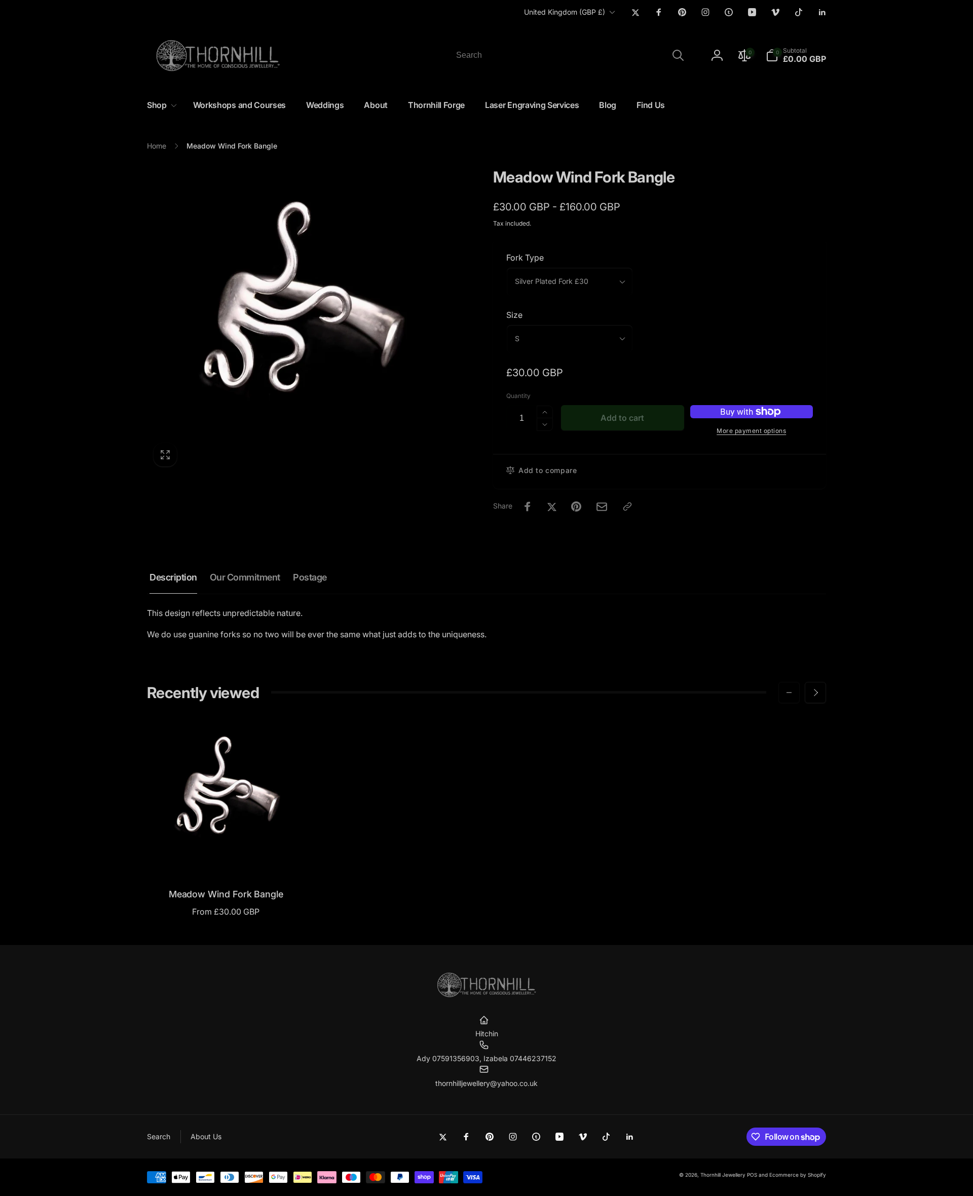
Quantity (518, 395)
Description (173, 577)
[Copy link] (627, 506)
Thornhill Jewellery (722, 1175)
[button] (796, 55)
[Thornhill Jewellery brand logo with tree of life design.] (486, 995)
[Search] (678, 55)
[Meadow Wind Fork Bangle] (226, 857)
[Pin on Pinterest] (576, 506)
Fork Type (525, 257)
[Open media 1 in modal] (300, 320)
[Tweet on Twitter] (552, 506)
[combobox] (569, 55)
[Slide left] (789, 692)
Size (514, 315)
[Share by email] (601, 506)
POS (752, 1175)
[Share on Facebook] (527, 506)
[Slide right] (815, 692)
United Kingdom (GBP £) (564, 12)
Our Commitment (245, 577)
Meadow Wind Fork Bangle (226, 894)
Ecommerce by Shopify (797, 1175)
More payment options (751, 430)
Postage (310, 577)
